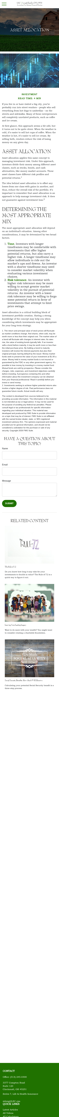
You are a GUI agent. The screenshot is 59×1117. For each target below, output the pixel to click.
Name (5, 448)
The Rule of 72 (10, 566)
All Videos (8, 1113)
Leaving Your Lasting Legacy (15, 625)
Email (5, 465)
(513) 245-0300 (18, 1077)
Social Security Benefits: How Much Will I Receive (23, 680)
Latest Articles (10, 1110)
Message (6, 481)
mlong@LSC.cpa (11, 1101)
